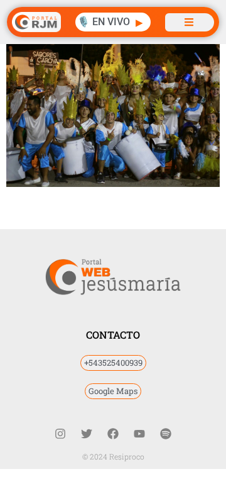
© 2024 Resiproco (113, 456)
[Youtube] (139, 433)
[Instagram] (60, 433)
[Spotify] (165, 433)
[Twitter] (86, 433)
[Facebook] (113, 433)
